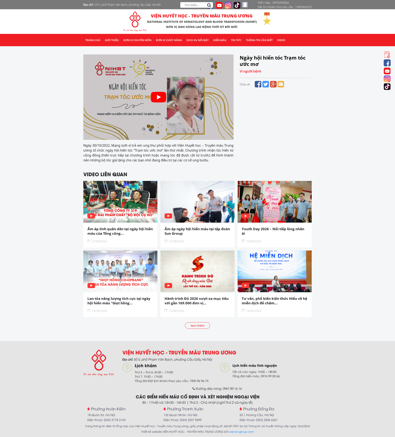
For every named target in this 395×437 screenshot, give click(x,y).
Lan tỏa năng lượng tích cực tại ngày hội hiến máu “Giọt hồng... (118, 300)
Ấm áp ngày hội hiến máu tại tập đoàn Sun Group (197, 231)
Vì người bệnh (250, 71)
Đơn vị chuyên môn (137, 40)
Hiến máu (220, 40)
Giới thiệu (112, 40)
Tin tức (236, 40)
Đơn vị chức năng (169, 40)
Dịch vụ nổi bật (197, 40)
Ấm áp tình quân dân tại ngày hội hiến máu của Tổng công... (120, 231)
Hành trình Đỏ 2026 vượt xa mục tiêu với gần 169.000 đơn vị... (197, 300)
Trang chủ (92, 40)
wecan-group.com (241, 431)
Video (281, 40)
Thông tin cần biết (259, 40)
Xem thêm (197, 326)
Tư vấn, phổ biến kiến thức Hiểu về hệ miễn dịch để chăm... (274, 300)
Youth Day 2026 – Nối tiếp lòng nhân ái (273, 231)
